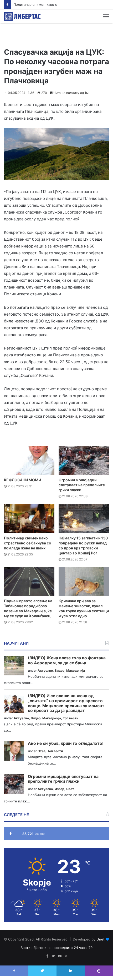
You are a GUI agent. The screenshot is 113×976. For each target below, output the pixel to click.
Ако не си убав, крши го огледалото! (66, 743)
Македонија (75, 670)
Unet (100, 939)
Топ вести (70, 718)
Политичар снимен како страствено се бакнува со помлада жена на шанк (27, 543)
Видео (59, 670)
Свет (70, 789)
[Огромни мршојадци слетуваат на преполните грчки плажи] (84, 460)
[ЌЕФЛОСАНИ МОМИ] (29, 460)
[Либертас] (22, 16)
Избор (59, 789)
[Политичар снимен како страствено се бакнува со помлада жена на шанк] (29, 518)
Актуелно (45, 670)
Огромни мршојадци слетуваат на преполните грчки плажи (82, 485)
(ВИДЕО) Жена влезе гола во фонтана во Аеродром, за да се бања (67, 660)
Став (41, 751)
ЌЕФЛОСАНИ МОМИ (22, 480)
